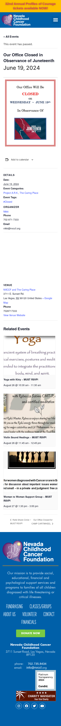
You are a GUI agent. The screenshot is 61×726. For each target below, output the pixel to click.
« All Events (11, 36)
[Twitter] (34, 706)
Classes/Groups (41, 606)
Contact (48, 614)
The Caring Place (29, 192)
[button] (55, 20)
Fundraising (14, 606)
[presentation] (29, 355)
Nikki (5, 211)
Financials (28, 622)
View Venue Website (14, 315)
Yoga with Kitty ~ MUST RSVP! (21, 379)
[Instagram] (19, 706)
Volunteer (29, 614)
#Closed (7, 201)
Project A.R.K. (10, 192)
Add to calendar (20, 159)
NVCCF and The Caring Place (19, 289)
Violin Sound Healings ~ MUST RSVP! (25, 437)
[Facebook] (27, 706)
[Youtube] (42, 706)
